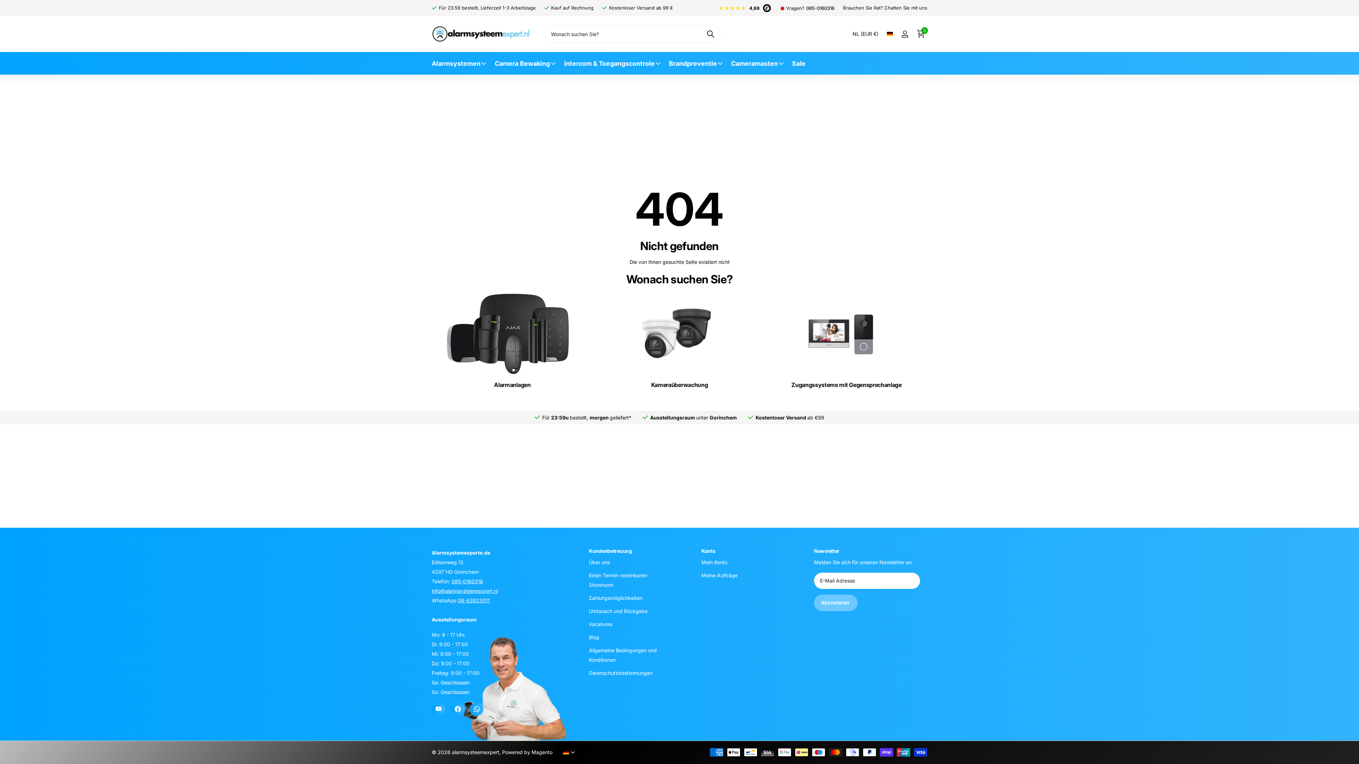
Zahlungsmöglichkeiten (615, 598)
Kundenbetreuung (610, 551)
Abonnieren (835, 603)
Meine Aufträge (719, 575)
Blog (594, 637)
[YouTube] (438, 709)
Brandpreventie (693, 63)
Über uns (599, 562)
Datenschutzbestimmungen (621, 673)
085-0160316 (820, 8)
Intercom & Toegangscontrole (609, 63)
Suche (710, 34)
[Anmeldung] (904, 34)
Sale (798, 63)
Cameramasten (754, 63)
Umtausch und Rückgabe (618, 611)
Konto (708, 551)
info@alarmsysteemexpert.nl (465, 591)
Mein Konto (714, 562)
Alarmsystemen (456, 63)
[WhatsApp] (476, 709)
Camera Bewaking (522, 63)
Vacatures (600, 624)
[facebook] (457, 709)
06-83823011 (474, 600)
